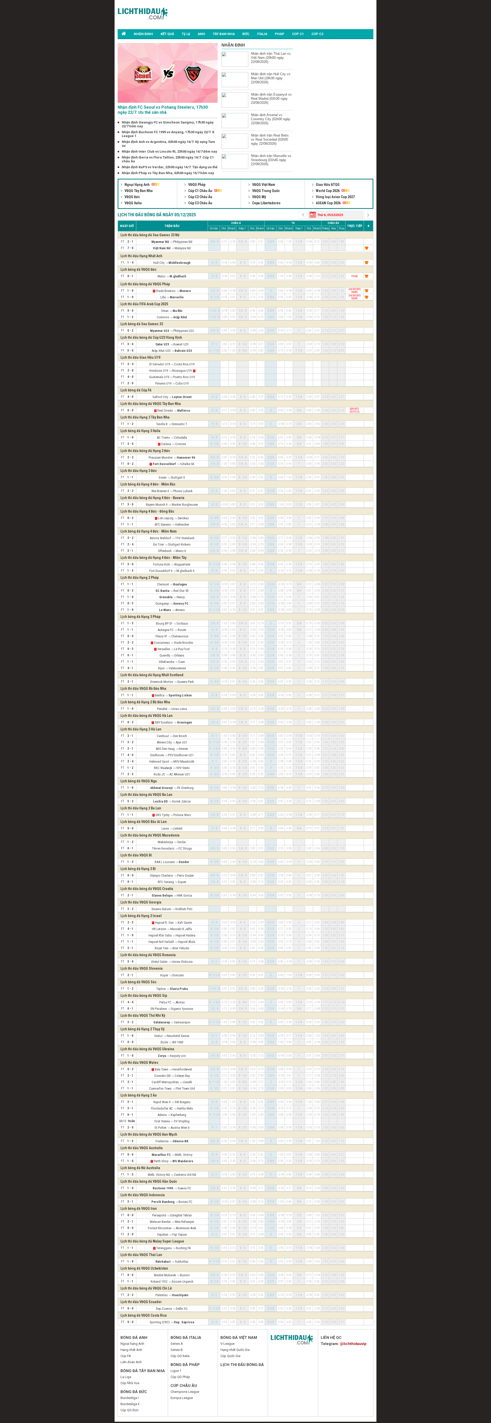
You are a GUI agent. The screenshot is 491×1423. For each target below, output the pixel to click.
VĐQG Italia (133, 203)
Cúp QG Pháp (180, 1377)
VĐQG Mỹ (258, 197)
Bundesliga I (129, 1398)
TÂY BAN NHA (224, 34)
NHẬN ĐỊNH (143, 34)
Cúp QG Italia (180, 1356)
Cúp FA (125, 1356)
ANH (201, 34)
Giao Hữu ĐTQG (327, 185)
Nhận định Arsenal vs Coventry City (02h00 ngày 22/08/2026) (270, 119)
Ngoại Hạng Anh (137, 185)
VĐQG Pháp (196, 185)
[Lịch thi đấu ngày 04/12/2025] (303, 214)
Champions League (185, 1392)
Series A (177, 1344)
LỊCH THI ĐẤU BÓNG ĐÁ (242, 1364)
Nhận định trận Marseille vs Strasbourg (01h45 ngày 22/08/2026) (271, 160)
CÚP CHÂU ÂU (184, 1385)
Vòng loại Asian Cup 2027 (335, 197)
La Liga (125, 1377)
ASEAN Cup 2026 (328, 203)
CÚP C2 (317, 34)
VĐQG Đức (132, 197)
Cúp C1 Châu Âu (200, 191)
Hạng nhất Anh (131, 1350)
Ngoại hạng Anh (132, 1344)
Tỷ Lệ (186, 34)
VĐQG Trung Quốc (265, 191)
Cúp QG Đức (129, 1410)
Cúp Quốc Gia (230, 1356)
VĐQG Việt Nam (263, 185)
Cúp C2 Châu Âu (199, 197)
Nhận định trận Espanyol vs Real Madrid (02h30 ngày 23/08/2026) (271, 99)
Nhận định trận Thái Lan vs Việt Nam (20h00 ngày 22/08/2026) (271, 58)
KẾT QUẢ (167, 34)
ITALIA (262, 34)
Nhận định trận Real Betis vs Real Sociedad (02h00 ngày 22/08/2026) (270, 139)
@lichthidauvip (353, 1343)
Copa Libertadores (266, 203)
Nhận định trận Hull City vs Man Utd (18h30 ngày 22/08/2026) (271, 78)
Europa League (182, 1398)
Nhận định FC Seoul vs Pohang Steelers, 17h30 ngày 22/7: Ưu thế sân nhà (163, 110)
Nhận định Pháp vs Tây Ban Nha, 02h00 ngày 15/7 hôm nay (168, 173)
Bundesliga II (129, 1404)
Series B (177, 1350)
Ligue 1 (176, 1371)
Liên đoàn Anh (131, 1362)
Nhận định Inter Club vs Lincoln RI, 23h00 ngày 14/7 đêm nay (169, 151)
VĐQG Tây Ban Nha (138, 191)
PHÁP (279, 34)
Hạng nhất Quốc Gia (235, 1350)
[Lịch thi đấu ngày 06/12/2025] (368, 214)
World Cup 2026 (327, 191)
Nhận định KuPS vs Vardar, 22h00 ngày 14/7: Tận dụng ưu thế (169, 167)
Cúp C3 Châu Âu (199, 203)
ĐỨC (245, 34)
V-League (227, 1344)
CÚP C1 (298, 34)
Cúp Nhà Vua (129, 1383)
